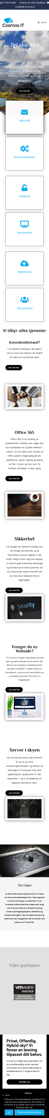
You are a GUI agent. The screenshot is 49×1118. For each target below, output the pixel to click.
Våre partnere (25, 308)
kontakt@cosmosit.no (25, 7)
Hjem (7, 1095)
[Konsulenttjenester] (24, 148)
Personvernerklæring (29, 1112)
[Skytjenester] (24, 263)
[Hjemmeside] (24, 224)
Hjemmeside (24, 232)
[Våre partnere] (24, 299)
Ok (9, 1112)
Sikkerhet (24, 196)
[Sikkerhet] (24, 187)
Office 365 (24, 120)
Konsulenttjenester (24, 157)
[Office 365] (24, 112)
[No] (45, 1107)
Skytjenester (24, 271)
